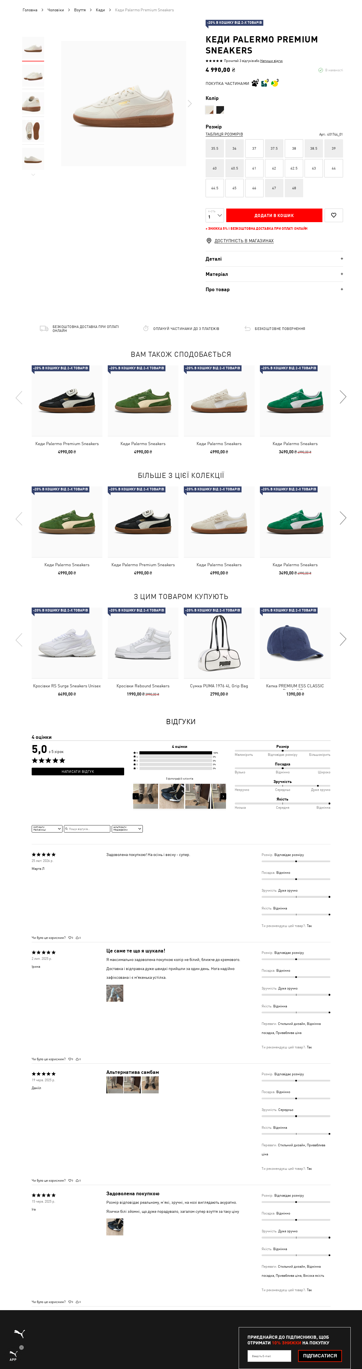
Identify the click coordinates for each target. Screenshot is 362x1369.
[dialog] (181, 684)
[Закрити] (287, 620)
